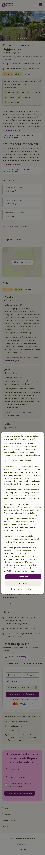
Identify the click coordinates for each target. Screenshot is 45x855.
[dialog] (22, 513)
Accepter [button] (23, 577)
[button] (22, 589)
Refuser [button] (23, 583)
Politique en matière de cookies (20, 571)
